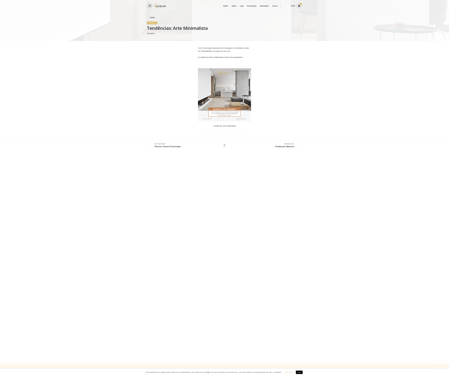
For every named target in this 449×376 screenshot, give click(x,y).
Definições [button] (288, 372)
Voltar (152, 17)
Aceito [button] (299, 372)
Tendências (152, 23)
